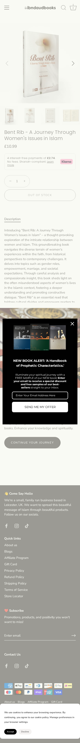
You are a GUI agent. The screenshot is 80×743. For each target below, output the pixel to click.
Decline (25, 731)
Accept (10, 731)
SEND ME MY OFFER (40, 407)
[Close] (72, 324)
